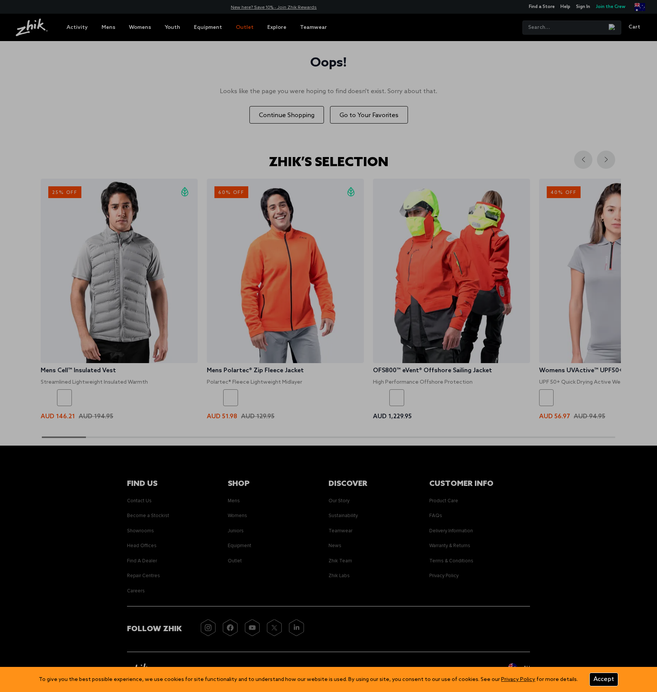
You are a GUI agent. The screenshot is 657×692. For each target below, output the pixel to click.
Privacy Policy (518, 679)
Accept (604, 679)
